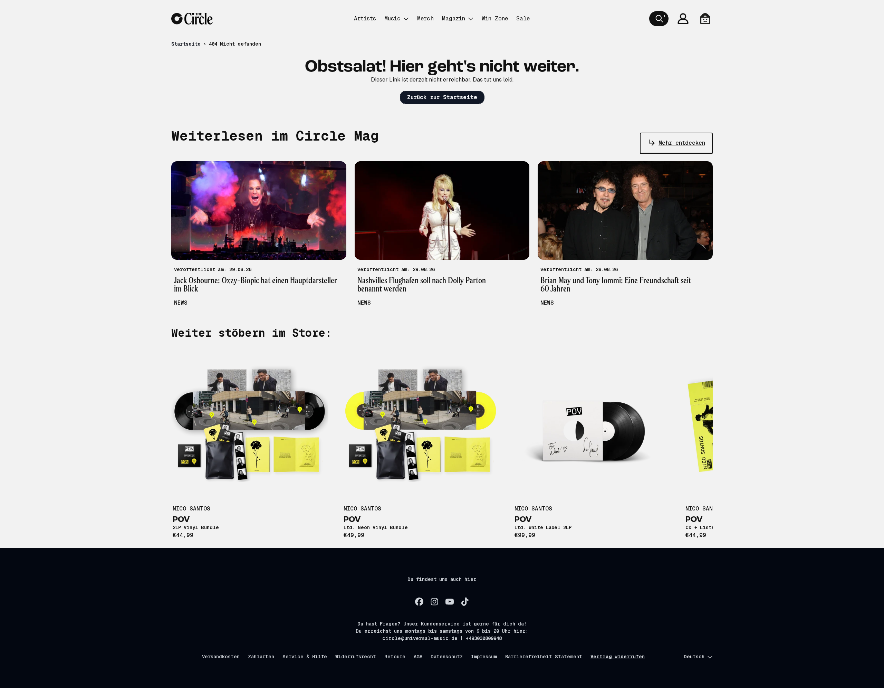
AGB (418, 656)
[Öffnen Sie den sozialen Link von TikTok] (464, 601)
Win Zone (495, 18)
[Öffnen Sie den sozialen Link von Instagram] (434, 601)
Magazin (453, 18)
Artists (365, 18)
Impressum (484, 656)
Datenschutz (447, 656)
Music (392, 18)
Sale (523, 18)
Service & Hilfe (304, 656)
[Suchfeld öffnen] (659, 19)
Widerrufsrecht (355, 656)
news (181, 302)
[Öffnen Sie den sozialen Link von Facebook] (419, 601)
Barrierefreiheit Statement (543, 656)
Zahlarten (261, 656)
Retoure (394, 656)
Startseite (186, 44)
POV (181, 520)
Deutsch (694, 656)
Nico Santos (191, 508)
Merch (425, 18)
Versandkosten (221, 656)
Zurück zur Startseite (442, 97)
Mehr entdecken (682, 143)
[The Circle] (192, 19)
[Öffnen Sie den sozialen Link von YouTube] (449, 601)
